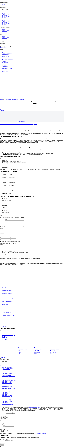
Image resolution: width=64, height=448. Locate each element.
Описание (4, 125)
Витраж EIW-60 (4, 287)
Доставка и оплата (19, 125)
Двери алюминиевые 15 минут (7, 290)
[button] (32, 34)
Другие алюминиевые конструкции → (30, 124)
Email (1, 230)
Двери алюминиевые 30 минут (7, 293)
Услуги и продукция (5, 14)
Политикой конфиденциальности (34, 407)
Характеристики (9, 125)
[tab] (4, 125)
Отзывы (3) (14, 125)
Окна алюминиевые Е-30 (6, 309)
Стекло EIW (4, 326)
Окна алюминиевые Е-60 (6, 312)
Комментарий (2, 429)
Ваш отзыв (2, 226)
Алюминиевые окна (7, 99)
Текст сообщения (3, 416)
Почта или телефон (3, 439)
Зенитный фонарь (5, 304)
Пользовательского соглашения (40, 433)
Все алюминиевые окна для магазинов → (17, 124)
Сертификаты (24, 125)
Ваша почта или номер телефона (6, 412)
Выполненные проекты (6, 16)
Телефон (1, 425)
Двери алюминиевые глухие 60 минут (8, 298)
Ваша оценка (2, 219)
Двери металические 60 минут (7, 301)
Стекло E (3, 323)
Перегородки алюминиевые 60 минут (8, 320)
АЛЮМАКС (2, 0)
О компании (4, 15)
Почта (1, 424)
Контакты (4, 17)
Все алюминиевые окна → (5, 124)
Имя (1, 228)
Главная (3, 13)
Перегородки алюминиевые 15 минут (8, 315)
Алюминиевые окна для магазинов (18, 99)
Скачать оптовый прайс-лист (20, 121)
